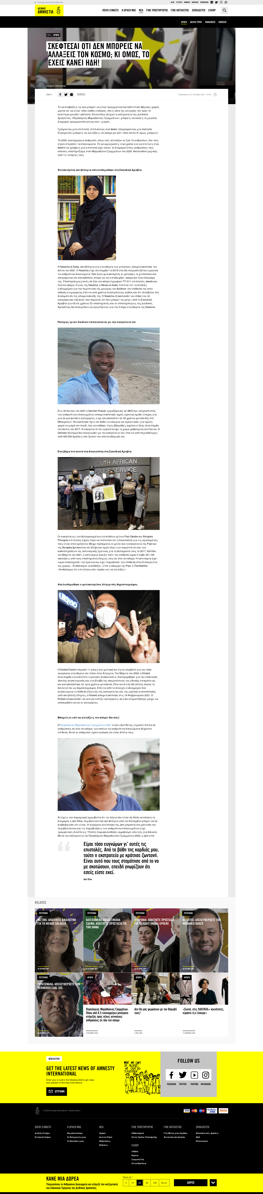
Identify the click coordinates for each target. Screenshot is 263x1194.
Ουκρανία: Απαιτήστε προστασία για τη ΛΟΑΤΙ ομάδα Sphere (156, 940)
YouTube (221, 2)
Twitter (216, 2)
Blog (172, 2)
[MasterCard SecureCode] (223, 1112)
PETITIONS (43, 913)
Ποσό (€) (128, 1177)
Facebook (211, 2)
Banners (187, 2)
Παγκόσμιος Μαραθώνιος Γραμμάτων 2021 (86, 725)
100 (155, 1182)
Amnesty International (49, 10)
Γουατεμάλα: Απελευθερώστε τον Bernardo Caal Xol (59, 1005)
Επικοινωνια (204, 2)
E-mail (71, 94)
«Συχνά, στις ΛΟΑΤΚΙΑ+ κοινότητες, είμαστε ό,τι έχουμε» (204, 1005)
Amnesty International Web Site (50, 2)
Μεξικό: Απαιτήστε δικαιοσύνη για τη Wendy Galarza (59, 940)
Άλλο (164, 1182)
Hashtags (195, 2)
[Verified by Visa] (212, 1112)
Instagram (226, 2)
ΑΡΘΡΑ (56, 35)
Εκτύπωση (215, 94)
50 (147, 1182)
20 (140, 1182)
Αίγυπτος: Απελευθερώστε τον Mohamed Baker (204, 940)
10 (132, 1182)
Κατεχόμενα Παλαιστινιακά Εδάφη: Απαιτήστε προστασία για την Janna (107, 940)
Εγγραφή (60, 1091)
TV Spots (179, 2)
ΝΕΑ (49, 35)
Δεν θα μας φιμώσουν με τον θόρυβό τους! (156, 1005)
